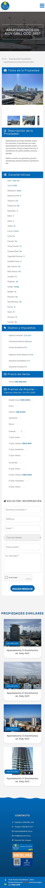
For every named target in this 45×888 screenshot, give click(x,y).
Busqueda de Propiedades (20, 59)
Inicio (4, 59)
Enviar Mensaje (22, 589)
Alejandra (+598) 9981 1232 (24, 822)
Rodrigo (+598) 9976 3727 (24, 827)
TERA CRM (15, 885)
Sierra (26, 882)
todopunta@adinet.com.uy (23, 831)
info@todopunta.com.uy (22, 836)
